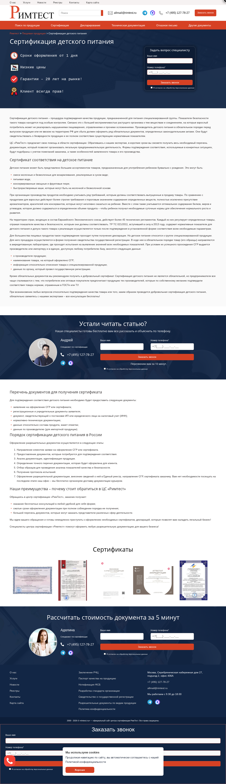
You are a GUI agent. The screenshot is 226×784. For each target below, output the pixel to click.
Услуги (26, 2)
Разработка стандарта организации (99, 690)
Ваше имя (152, 56)
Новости (41, 2)
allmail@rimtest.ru (157, 688)
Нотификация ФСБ (89, 684)
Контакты (74, 2)
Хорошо (80, 769)
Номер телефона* (156, 67)
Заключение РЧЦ (88, 672)
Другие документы (200, 25)
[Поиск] (102, 13)
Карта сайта (92, 2)
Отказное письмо (166, 25)
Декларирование (90, 25)
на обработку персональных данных (178, 88)
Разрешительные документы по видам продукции (107, 703)
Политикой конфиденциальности (86, 761)
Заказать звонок (205, 12)
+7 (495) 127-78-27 (158, 682)
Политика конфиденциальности (97, 709)
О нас (13, 2)
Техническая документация (128, 25)
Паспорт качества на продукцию (97, 678)
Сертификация (60, 25)
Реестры (57, 2)
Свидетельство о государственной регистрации (106, 696)
